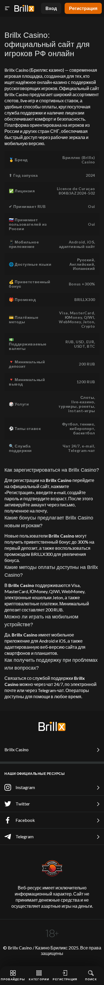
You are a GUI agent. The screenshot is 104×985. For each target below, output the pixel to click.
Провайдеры (13, 979)
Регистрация (83, 8)
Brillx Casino (16, 749)
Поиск (91, 979)
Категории (39, 979)
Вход (51, 8)
